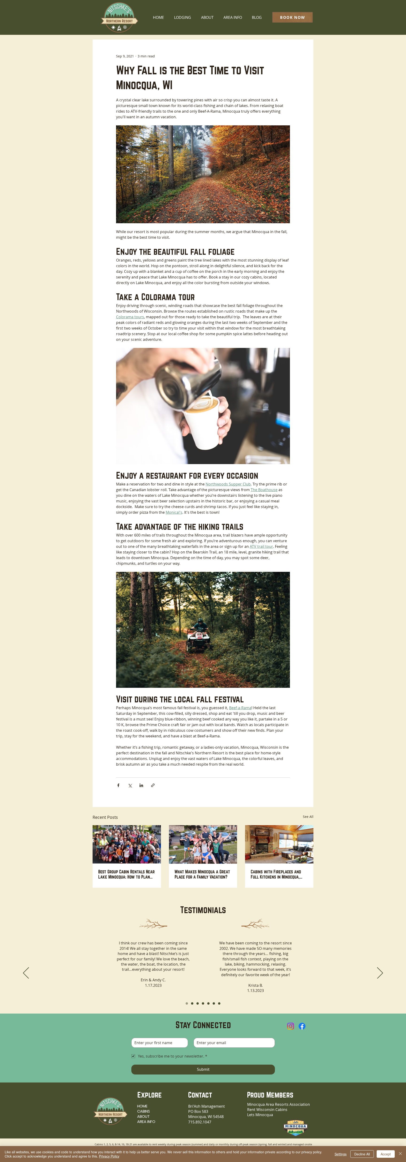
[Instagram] (290, 1026)
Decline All (362, 1154)
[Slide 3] (197, 1003)
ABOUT (143, 1116)
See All (308, 816)
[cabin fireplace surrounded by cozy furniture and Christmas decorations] (279, 844)
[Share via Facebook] (118, 785)
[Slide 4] (203, 1003)
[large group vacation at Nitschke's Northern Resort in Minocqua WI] (127, 844)
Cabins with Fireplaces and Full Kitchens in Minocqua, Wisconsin (276, 874)
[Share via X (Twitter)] (130, 785)
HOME (142, 1106)
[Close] (400, 1154)
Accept (386, 1154)
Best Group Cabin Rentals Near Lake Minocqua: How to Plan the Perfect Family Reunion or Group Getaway (126, 874)
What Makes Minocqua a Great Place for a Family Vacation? (202, 874)
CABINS (143, 1111)
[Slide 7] (219, 1003)
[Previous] (26, 973)
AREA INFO (146, 1121)
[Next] (380, 973)
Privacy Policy (109, 1156)
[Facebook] (302, 1026)
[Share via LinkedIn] (141, 785)
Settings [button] (341, 1154)
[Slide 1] (187, 1003)
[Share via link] (153, 785)
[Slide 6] (214, 1003)
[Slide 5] (208, 1003)
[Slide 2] (192, 1003)
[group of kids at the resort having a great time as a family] (203, 844)
